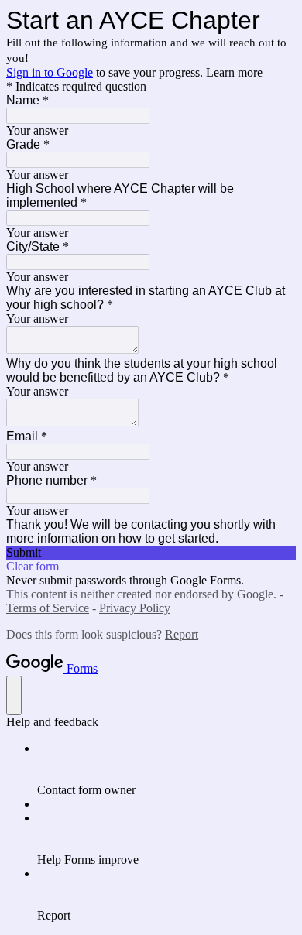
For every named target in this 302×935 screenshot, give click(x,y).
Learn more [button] (234, 72)
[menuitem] (166, 769)
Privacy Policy (134, 608)
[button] (151, 553)
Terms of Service (47, 608)
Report (181, 634)
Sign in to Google (49, 72)
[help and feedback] (14, 695)
